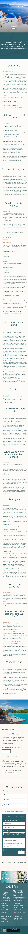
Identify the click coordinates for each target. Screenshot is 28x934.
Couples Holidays (18, 918)
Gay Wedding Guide (18, 907)
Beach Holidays (4, 919)
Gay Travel (3, 912)
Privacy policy (6, 239)
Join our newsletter (5, 900)
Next (21, 852)
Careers (2, 902)
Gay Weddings (17, 909)
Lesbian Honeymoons (6, 916)
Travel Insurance (4, 921)
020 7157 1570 (6, 862)
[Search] (7, 6)
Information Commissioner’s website (12, 685)
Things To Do (17, 919)
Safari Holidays (4, 918)
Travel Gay (3, 907)
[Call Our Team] (12, 6)
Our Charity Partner (18, 905)
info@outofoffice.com (19, 862)
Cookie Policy (17, 903)
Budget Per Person (7, 830)
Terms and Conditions (19, 902)
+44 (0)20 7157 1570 (19, 747)
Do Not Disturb (4, 905)
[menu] (2, 6)
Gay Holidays (4, 911)
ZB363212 (19, 107)
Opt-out (4, 258)
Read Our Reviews (9, 772)
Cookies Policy (8, 402)
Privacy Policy (21, 850)
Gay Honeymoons (5, 909)
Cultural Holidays (18, 916)
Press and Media (18, 900)
